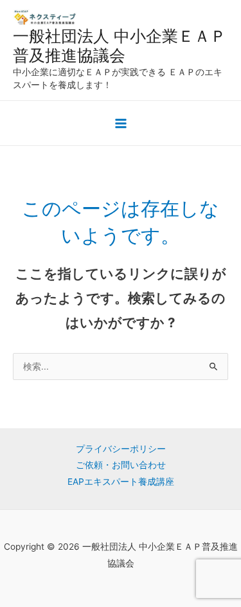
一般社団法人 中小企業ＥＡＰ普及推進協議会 (119, 45)
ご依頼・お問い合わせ (121, 465)
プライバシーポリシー (121, 449)
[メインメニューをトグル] (120, 124)
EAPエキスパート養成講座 (120, 481)
